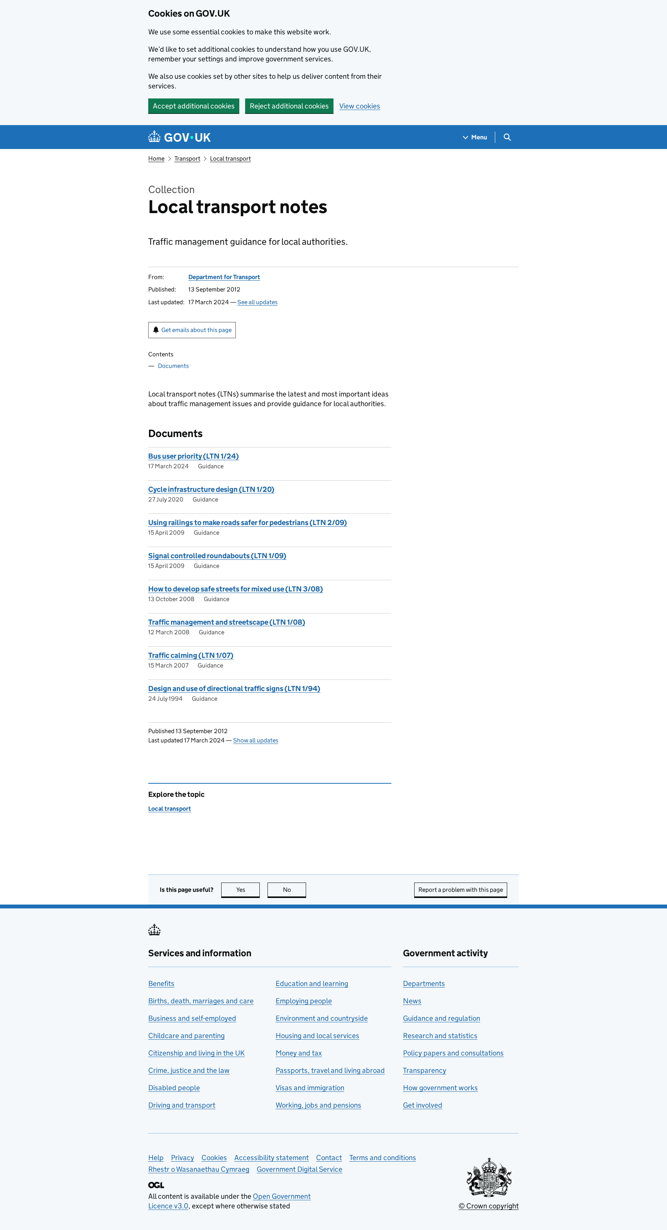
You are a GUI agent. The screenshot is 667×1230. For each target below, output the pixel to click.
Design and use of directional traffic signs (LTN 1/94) (234, 688)
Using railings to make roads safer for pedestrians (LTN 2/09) (247, 522)
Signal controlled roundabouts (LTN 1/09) (217, 555)
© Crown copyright (489, 1205)
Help (156, 1157)
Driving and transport (181, 1105)
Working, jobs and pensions (318, 1105)
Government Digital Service (299, 1169)
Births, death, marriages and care (201, 1000)
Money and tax (299, 1053)
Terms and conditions (382, 1157)
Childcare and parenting (186, 1035)
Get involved (422, 1105)
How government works (440, 1087)
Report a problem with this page (460, 889)
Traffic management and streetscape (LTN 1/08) (226, 622)
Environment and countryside (322, 1018)
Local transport (230, 158)
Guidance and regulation (441, 1018)
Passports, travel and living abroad (330, 1070)
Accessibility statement (271, 1157)
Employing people (304, 1000)
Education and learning (312, 983)
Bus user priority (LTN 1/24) (193, 456)
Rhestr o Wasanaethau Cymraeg (198, 1169)
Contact (329, 1157)
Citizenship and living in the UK (196, 1053)
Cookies (214, 1157)
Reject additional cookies (289, 106)
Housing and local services (317, 1035)
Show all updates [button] (255, 740)
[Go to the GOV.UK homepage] (179, 137)
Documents (173, 365)
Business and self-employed (192, 1018)
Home (156, 158)
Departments (424, 983)
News (412, 1000)
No (294, 889)
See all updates (257, 302)
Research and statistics (440, 1035)
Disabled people (174, 1087)
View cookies (359, 106)
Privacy (182, 1157)
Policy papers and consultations (453, 1053)
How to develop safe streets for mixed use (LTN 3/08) (235, 589)
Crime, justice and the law (189, 1070)
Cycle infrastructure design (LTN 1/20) (211, 489)
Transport (187, 158)
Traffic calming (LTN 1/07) (191, 655)
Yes (248, 889)
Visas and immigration (310, 1087)
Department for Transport (224, 277)
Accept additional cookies (194, 106)
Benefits (161, 983)
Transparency (424, 1070)
